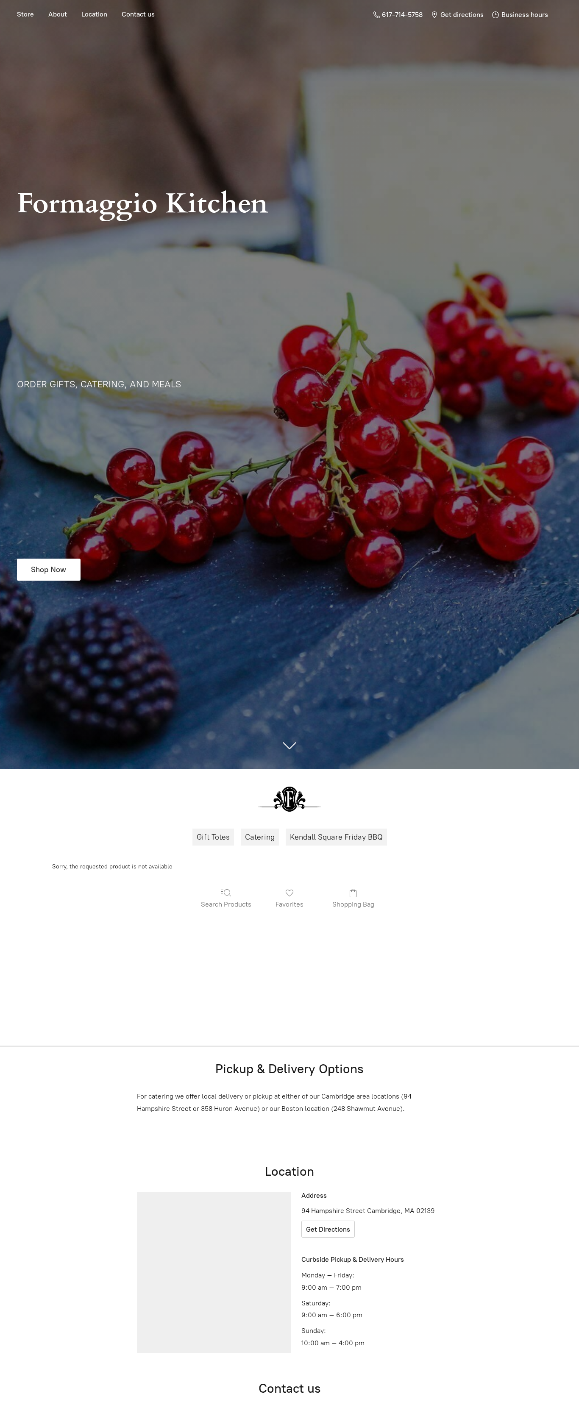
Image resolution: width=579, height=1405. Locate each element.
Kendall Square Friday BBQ (336, 837)
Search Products (226, 904)
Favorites (289, 904)
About (57, 14)
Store (25, 14)
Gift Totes (213, 837)
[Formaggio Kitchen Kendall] (289, 799)
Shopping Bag (353, 904)
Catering (260, 837)
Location (94, 14)
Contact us (138, 14)
